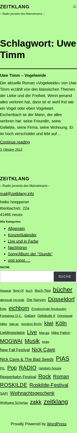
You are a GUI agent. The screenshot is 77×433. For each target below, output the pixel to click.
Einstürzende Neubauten (48, 309)
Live (32, 332)
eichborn (19, 308)
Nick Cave (43, 349)
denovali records (12, 300)
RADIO (28, 368)
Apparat (5, 290)
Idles (3, 324)
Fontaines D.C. (11, 316)
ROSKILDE (13, 385)
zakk (35, 402)
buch (29, 290)
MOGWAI (11, 341)
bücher (62, 289)
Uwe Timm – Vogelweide (23, 75)
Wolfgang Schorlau (14, 403)
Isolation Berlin (31, 324)
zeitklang (14, 6)
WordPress (57, 424)
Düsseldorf (61, 299)
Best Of (18, 290)
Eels (3, 309)
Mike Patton (60, 333)
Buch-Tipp (43, 291)
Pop (12, 368)
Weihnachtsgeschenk (32, 393)
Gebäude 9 (46, 316)
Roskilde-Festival (48, 385)
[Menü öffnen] (74, 6)
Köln (61, 323)
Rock (44, 376)
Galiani (29, 316)
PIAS (62, 358)
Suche (64, 276)
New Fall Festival (15, 350)
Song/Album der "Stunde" (30, 254)
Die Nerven (36, 300)
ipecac (14, 324)
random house (50, 368)
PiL (2, 368)
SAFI (4, 394)
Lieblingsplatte (12, 332)
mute (45, 342)
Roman (61, 376)
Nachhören (17, 247)
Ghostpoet (64, 316)
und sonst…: (19, 260)
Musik (32, 341)
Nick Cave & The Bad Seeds (27, 359)
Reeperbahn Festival (18, 377)
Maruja (44, 333)
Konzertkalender (22, 235)
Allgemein (16, 228)
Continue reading (15, 142)
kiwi (48, 323)
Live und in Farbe (23, 241)
